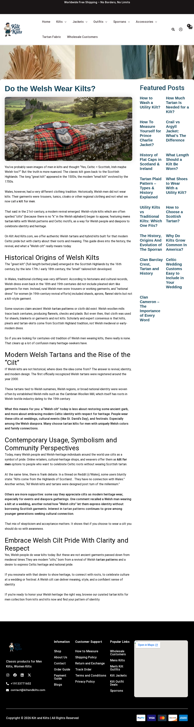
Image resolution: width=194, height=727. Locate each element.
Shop (57, 651)
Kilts (59, 22)
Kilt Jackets (118, 675)
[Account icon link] (181, 29)
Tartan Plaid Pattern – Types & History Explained (150, 188)
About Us (60, 657)
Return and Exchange (90, 663)
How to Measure (86, 651)
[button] (64, 21)
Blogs (58, 684)
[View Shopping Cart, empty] (190, 29)
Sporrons (116, 690)
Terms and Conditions (90, 675)
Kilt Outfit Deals (117, 683)
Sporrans (119, 22)
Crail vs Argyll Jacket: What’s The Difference (176, 131)
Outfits (98, 22)
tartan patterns (63, 308)
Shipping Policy (86, 657)
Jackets (78, 22)
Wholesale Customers (82, 37)
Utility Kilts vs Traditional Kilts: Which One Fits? (151, 216)
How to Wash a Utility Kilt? (150, 102)
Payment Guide (60, 677)
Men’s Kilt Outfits (116, 668)
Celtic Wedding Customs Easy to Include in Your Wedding (175, 273)
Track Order (83, 669)
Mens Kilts (117, 660)
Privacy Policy (85, 681)
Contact (60, 663)
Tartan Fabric (51, 37)
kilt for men (27, 201)
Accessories (144, 22)
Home (46, 22)
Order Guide (62, 669)
